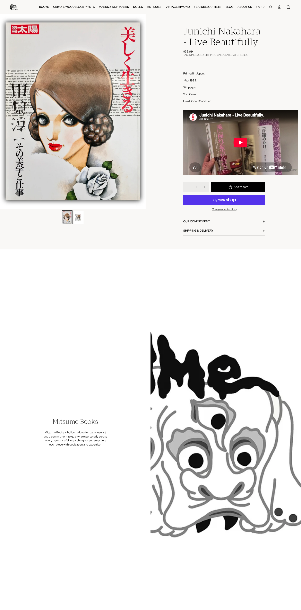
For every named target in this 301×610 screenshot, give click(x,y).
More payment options (224, 209)
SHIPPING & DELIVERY (198, 230)
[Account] (279, 6)
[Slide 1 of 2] (67, 217)
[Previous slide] (4, 111)
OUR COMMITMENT (196, 221)
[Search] (270, 6)
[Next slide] (141, 111)
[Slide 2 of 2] (79, 217)
